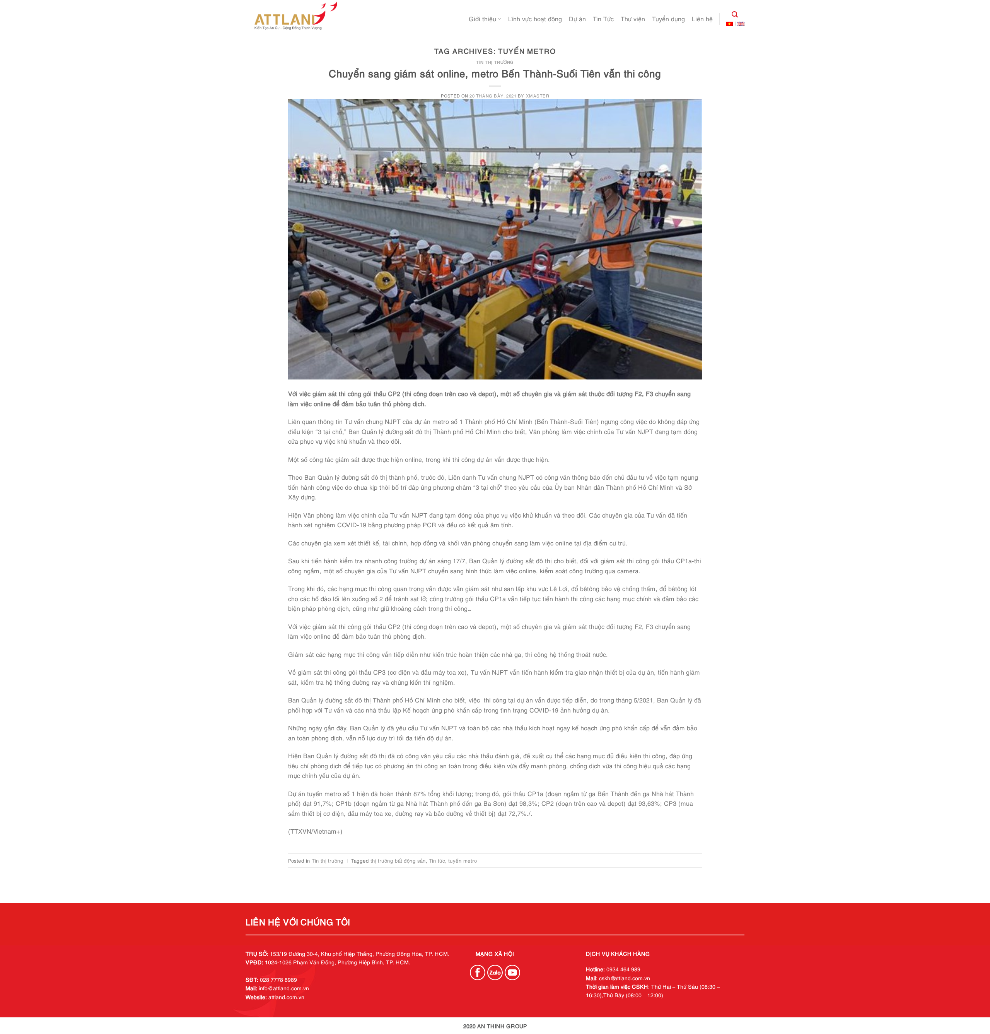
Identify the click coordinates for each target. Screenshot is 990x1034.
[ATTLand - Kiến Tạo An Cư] (295, 17)
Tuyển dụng (668, 18)
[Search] (732, 14)
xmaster (538, 95)
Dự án (577, 18)
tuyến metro (462, 860)
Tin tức (437, 860)
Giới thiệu (482, 18)
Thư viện (633, 18)
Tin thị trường (495, 62)
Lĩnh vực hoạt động (535, 18)
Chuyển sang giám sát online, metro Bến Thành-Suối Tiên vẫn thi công (495, 73)
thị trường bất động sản (398, 860)
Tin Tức (603, 18)
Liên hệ (702, 18)
